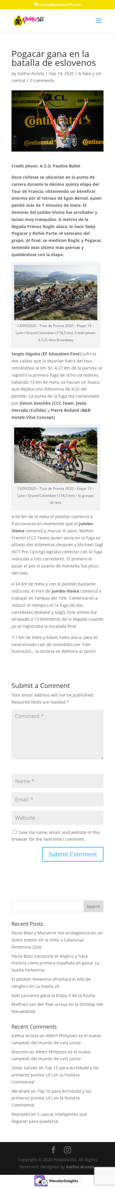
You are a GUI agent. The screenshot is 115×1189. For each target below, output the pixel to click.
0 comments (42, 80)
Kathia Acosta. (80, 1167)
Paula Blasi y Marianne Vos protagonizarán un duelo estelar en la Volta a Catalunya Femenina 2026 (57, 940)
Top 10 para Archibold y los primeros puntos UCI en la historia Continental (55, 1075)
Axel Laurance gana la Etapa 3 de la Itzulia (53, 995)
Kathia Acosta (30, 73)
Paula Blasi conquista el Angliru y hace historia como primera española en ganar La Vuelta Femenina (55, 963)
